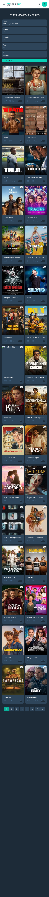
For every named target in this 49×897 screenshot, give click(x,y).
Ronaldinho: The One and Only (36, 378)
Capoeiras (7, 697)
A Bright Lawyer (32, 657)
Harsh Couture (9, 577)
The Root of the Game (34, 178)
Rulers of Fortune (10, 618)
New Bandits (8, 378)
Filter (10, 60)
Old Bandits (8, 338)
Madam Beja (8, 417)
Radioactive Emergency (35, 417)
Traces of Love (32, 218)
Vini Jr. (6, 178)
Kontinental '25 (9, 458)
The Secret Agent (33, 458)
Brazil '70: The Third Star (36, 338)
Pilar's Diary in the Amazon (13, 258)
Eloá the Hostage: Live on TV (13, 538)
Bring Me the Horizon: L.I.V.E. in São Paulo (13, 298)
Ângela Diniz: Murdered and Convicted (36, 497)
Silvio (29, 298)
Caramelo (7, 657)
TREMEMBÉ (31, 577)
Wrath (6, 138)
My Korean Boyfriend (11, 497)
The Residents (32, 138)
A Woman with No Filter (35, 618)
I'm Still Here (8, 218)
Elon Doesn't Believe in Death (13, 98)
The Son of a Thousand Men (36, 538)
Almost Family (32, 697)
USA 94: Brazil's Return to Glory (36, 258)
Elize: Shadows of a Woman (36, 98)
